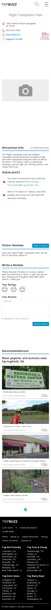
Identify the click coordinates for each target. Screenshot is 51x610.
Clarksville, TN (9, 559)
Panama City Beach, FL (38, 565)
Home (5, 536)
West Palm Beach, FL (12, 570)
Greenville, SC (8, 599)
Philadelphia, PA (34, 599)
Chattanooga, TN (10, 565)
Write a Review (41, 245)
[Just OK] (13, 289)
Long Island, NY (9, 585)
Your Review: (9, 297)
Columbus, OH (9, 551)
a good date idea (30, 185)
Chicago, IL (32, 591)
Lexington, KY (8, 580)
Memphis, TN (8, 567)
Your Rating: (9, 284)
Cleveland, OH (8, 582)
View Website (13, 34)
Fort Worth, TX (9, 588)
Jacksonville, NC (34, 570)
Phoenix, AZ (32, 562)
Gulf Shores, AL (9, 556)
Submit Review (41, 324)
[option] (25, 90)
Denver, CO (32, 585)
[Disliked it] (22, 289)
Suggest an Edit (14, 39)
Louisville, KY (33, 567)
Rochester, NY (9, 596)
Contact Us (26, 540)
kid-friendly (33, 181)
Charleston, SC (34, 582)
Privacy (44, 536)
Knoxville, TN (8, 562)
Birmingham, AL (9, 554)
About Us (14, 536)
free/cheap (12, 185)
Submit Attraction (30, 536)
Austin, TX (31, 596)
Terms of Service (10, 540)
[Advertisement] (25, 59)
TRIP (9, 4)
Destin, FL (32, 588)
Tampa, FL (32, 554)
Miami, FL (31, 593)
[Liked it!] (4, 289)
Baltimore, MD (9, 593)
